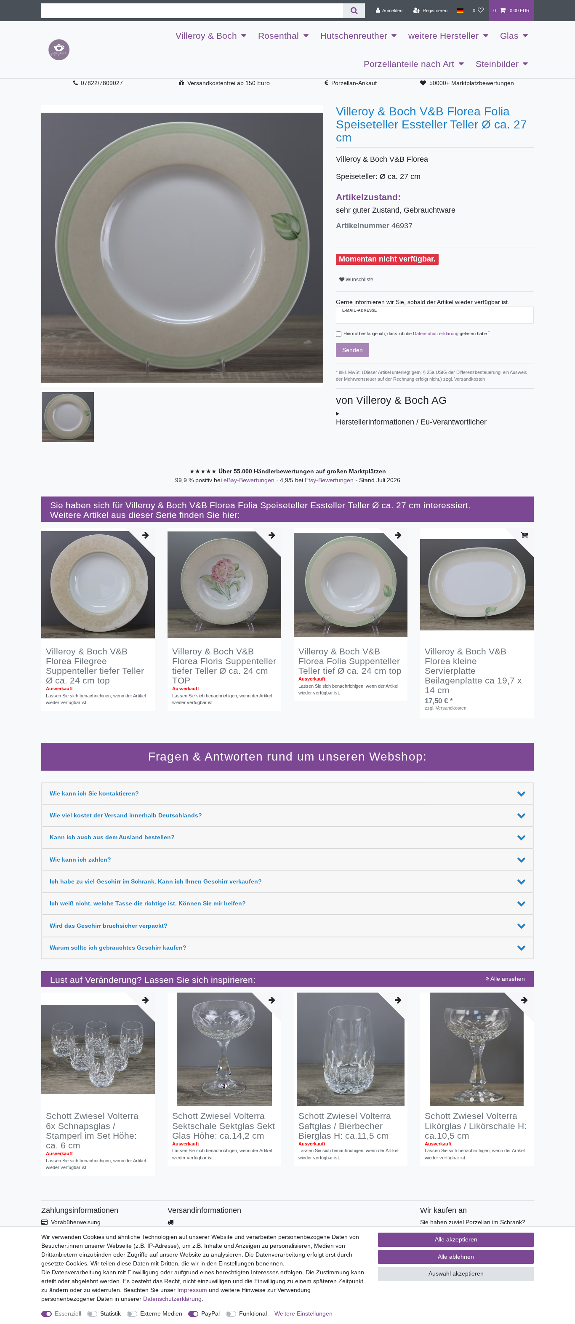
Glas (509, 35)
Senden (352, 350)
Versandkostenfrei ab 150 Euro (228, 83)
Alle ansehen (507, 978)
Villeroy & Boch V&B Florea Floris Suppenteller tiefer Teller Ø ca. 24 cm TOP (224, 665)
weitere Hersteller (443, 35)
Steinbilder (497, 64)
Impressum (192, 1290)
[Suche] (354, 10)
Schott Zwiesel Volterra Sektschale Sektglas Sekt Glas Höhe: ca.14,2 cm (223, 1125)
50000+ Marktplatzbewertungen (471, 83)
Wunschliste (358, 280)
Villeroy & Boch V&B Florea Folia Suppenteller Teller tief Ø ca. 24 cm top (350, 660)
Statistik (110, 1313)
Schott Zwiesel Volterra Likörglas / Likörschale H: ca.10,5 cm (476, 1125)
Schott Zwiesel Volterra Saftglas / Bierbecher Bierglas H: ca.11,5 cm (344, 1125)
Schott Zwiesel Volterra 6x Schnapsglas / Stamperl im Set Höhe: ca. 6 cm (92, 1130)
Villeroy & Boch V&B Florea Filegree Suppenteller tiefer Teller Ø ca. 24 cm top (95, 665)
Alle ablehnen (456, 1256)
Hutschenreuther (353, 35)
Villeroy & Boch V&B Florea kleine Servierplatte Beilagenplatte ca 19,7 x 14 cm (473, 670)
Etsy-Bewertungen (330, 480)
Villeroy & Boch (206, 35)
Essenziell (68, 1313)
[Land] (460, 10)
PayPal (210, 1313)
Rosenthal (278, 35)
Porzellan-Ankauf (354, 83)
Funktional (253, 1313)
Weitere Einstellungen (303, 1313)
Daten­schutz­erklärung (172, 1298)
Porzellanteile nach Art (409, 64)
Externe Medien (161, 1313)
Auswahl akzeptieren (456, 1273)
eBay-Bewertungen (250, 480)
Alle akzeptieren (456, 1239)
